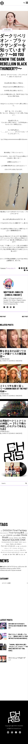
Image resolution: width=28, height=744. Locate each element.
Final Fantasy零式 (16, 533)
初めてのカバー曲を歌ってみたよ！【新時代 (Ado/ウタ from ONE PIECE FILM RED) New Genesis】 (18, 636)
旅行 (17, 554)
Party (24, 538)
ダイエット (7, 548)
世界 (26, 552)
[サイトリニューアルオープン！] (3, 659)
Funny (8, 268)
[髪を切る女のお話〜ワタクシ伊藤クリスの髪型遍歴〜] (14, 338)
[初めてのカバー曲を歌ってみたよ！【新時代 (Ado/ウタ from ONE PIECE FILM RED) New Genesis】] (3, 636)
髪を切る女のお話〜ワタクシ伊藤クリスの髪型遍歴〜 (13, 353)
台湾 (8, 554)
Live (4, 535)
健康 (6, 554)
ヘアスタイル (14, 548)
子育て (13, 554)
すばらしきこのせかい (16, 544)
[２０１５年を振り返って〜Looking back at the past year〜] (14, 373)
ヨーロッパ (20, 548)
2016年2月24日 (4, 359)
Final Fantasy (20, 530)
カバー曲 (17, 546)
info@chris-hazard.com (14, 728)
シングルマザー (23, 546)
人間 (3, 554)
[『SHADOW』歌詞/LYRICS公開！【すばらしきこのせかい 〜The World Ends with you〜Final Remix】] (3, 647)
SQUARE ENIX (17, 540)
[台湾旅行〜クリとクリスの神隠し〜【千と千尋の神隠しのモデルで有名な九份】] (14, 408)
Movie (24, 535)
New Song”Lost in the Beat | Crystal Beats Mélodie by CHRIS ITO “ (17, 626)
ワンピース (22, 552)
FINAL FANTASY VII (4, 533)
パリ (10, 548)
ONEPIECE (16, 537)
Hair (1, 535)
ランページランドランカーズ (7, 550)
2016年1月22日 (4, 431)
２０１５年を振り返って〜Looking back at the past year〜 (14, 388)
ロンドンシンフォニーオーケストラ (10, 552)
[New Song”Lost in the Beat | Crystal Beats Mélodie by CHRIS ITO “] (3, 626)
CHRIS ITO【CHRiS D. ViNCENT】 (12, 361)
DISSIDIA (7, 530)
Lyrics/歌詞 (16, 535)
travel (16, 542)
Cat (1, 530)
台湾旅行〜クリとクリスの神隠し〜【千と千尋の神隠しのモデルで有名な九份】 (13, 424)
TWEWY (20, 542)
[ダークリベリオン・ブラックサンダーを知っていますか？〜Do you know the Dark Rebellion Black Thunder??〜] (8, 283)
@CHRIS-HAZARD (17, 726)
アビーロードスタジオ (8, 546)
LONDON (9, 535)
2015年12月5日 (7, 29)
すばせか (7, 544)
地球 (11, 554)
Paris (20, 537)
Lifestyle (3, 268)
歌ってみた (21, 554)
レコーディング (17, 550)
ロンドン (23, 550)
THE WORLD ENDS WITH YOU (7, 542)
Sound (6, 540)
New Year (11, 537)
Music (5, 537)
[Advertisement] (14, 505)
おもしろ (13, 268)
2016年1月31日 (4, 394)
